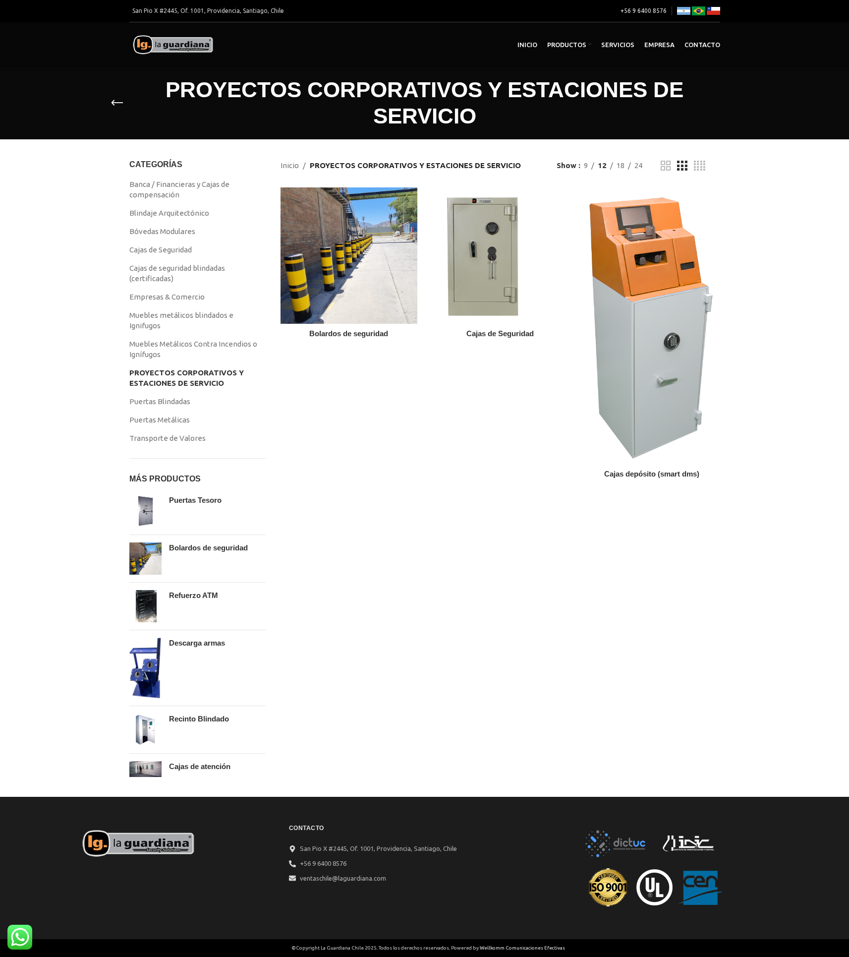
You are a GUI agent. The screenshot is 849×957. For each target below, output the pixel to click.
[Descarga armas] (145, 668)
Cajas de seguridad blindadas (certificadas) (177, 273)
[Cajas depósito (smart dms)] (651, 326)
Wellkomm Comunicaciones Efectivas (522, 948)
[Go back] (117, 103)
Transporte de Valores (167, 438)
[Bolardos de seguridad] (145, 558)
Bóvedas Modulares (162, 231)
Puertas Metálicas (159, 420)
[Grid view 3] (682, 166)
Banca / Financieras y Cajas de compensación (179, 189)
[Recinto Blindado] (145, 730)
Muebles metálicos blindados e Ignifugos (181, 320)
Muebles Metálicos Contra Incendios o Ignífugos (193, 349)
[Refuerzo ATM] (145, 606)
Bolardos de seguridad (208, 547)
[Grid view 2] (666, 166)
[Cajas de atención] (145, 769)
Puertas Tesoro (195, 500)
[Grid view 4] (699, 166)
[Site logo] (174, 44)
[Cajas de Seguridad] (500, 255)
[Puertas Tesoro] (145, 511)
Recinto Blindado (199, 719)
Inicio (290, 165)
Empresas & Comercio (167, 297)
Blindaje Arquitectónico (169, 213)
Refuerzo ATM (193, 595)
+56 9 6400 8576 (644, 10)
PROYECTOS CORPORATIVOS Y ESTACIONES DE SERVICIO (186, 377)
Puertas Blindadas (159, 401)
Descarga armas (197, 643)
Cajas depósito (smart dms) (651, 474)
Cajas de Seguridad (160, 249)
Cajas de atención (199, 766)
